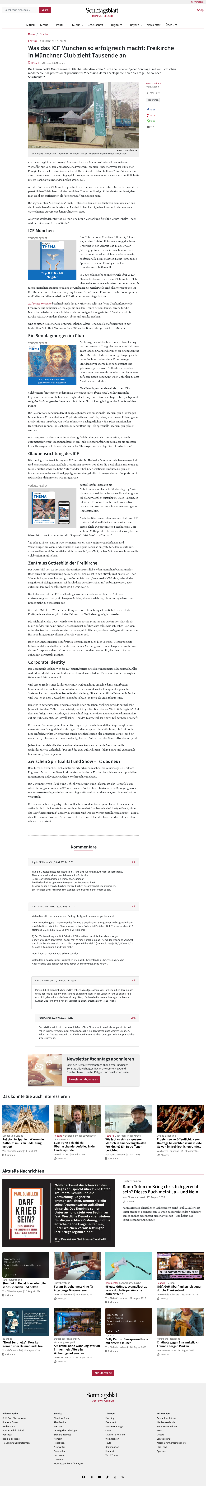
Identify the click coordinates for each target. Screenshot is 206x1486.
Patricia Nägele (153, 83)
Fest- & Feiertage (114, 1426)
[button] (33, 63)
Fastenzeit (110, 1422)
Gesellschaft (95, 25)
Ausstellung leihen (166, 1418)
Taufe (108, 1443)
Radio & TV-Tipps (10, 1439)
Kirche (44, 25)
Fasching (109, 1418)
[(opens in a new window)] (83, 1478)
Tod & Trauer (111, 1455)
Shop (200, 10)
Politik (60, 25)
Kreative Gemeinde (167, 1426)
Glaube (44, 34)
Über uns (58, 1459)
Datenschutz (60, 1451)
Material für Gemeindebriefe (171, 1443)
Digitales (116, 25)
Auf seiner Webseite (40, 303)
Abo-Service (60, 1422)
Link (133, 862)
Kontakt (58, 1439)
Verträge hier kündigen (65, 1430)
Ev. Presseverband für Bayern (68, 1463)
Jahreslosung (163, 1439)
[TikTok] (107, 1478)
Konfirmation (112, 1447)
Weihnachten (112, 1439)
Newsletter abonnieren (83, 1079)
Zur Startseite (103, 1373)
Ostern (108, 1430)
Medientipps (8, 1426)
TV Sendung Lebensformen (16, 1443)
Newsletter (153, 25)
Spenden (161, 1451)
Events (160, 1430)
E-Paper (58, 1426)
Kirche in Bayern (10, 1422)
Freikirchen (153, 100)
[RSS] (123, 1478)
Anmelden (199, 2)
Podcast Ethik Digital (13, 1430)
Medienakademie (166, 1422)
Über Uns (171, 25)
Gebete (160, 1434)
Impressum (59, 1455)
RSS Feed (162, 1447)
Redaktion (59, 1443)
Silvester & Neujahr (115, 1434)
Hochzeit (110, 1451)
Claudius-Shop (61, 1418)
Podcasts (7, 1434)
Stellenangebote (62, 1434)
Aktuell (30, 25)
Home (31, 34)
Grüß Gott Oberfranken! (14, 1418)
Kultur (76, 25)
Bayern (134, 25)
